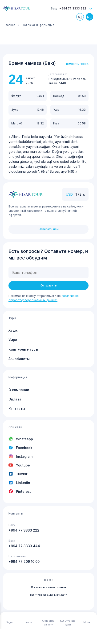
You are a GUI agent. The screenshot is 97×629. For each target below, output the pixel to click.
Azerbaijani (81, 18)
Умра (12, 340)
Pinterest (23, 491)
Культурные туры (23, 349)
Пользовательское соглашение (48, 587)
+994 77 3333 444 (24, 546)
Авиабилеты (19, 359)
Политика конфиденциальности (48, 594)
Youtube (23, 465)
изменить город (77, 64)
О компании (18, 390)
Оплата (14, 399)
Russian (90, 18)
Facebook (24, 448)
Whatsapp (24, 439)
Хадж (13, 330)
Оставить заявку (48, 622)
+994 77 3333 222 (72, 8)
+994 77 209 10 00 (24, 561)
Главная (9, 25)
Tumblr (21, 474)
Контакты (16, 409)
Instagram (24, 456)
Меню (87, 622)
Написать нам (49, 229)
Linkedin (23, 483)
